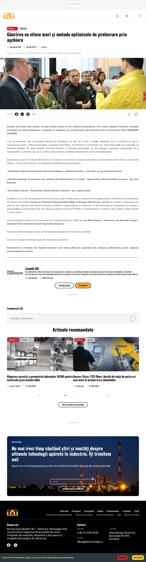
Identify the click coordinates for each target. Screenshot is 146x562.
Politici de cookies (105, 515)
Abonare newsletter (73, 489)
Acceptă (137, 557)
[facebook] (16, 114)
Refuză (122, 557)
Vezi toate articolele (73, 404)
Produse (76, 511)
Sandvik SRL (32, 268)
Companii (89, 511)
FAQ (119, 515)
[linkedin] (22, 114)
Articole (64, 511)
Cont (136, 511)
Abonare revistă (131, 515)
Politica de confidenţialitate (59, 515)
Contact (83, 285)
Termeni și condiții (84, 515)
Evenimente (113, 511)
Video (100, 511)
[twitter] (28, 114)
